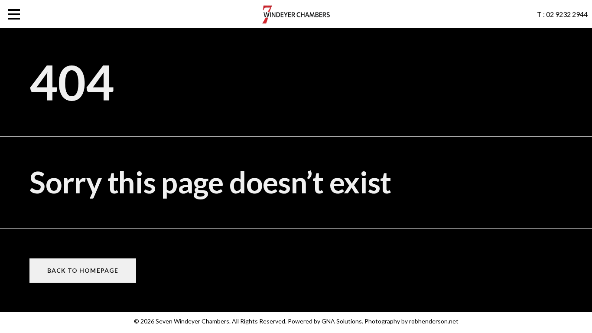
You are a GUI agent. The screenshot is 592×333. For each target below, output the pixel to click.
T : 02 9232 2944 (562, 14)
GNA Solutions (342, 321)
